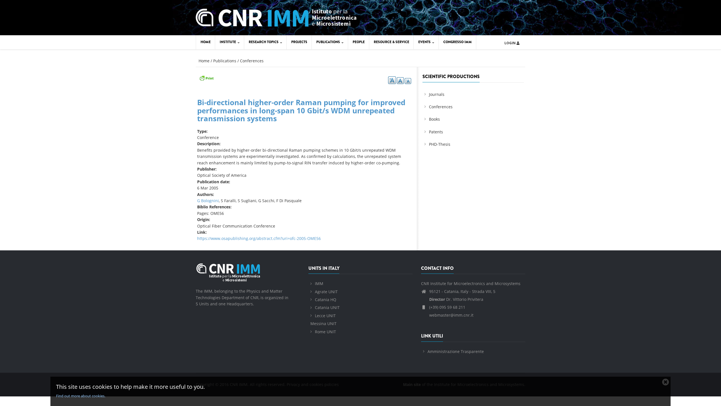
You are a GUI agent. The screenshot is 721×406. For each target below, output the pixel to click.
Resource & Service (391, 42)
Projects (299, 42)
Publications (328, 42)
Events (424, 42)
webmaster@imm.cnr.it (450, 315)
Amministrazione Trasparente (456, 351)
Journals (436, 94)
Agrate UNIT (326, 291)
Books (434, 119)
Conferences (252, 60)
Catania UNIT (327, 307)
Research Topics (264, 42)
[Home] (276, 17)
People (359, 42)
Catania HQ (325, 299)
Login (510, 43)
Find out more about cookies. (80, 395)
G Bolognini (208, 200)
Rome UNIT (325, 331)
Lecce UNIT (325, 315)
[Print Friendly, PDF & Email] (206, 77)
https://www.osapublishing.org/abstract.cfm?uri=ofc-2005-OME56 (259, 238)
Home (206, 42)
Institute (228, 42)
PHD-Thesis (439, 144)
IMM (319, 283)
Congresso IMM (457, 42)
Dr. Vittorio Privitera (456, 299)
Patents (436, 131)
